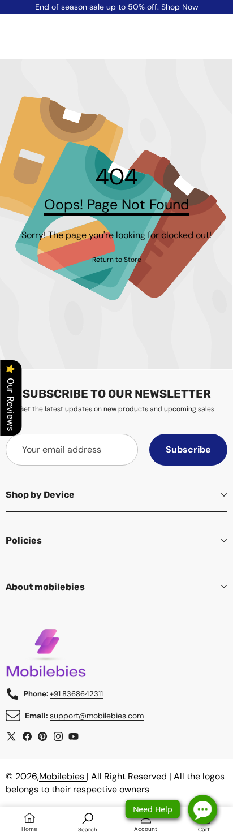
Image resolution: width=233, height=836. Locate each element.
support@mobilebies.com (97, 715)
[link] (116, 260)
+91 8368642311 (76, 694)
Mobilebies (63, 776)
